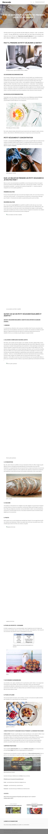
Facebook (6, 788)
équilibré (14, 145)
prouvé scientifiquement (16, 140)
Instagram (6, 785)
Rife (5, 830)
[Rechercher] (31, 2)
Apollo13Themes (7, 832)
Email (5, 782)
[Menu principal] (33, 2)
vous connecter (12, 824)
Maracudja (6, 2)
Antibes (21, 775)
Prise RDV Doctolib (40, 2)
